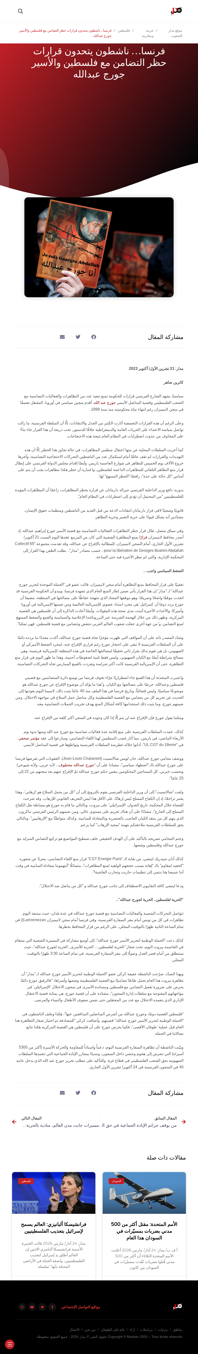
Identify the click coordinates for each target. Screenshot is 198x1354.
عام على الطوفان (113, 1330)
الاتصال (74, 1330)
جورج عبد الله (105, 403)
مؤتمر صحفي (29, 738)
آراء (132, 1330)
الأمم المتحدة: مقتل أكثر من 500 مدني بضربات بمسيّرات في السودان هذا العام (144, 1231)
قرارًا (143, 537)
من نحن (90, 1330)
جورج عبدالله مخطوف (76, 765)
